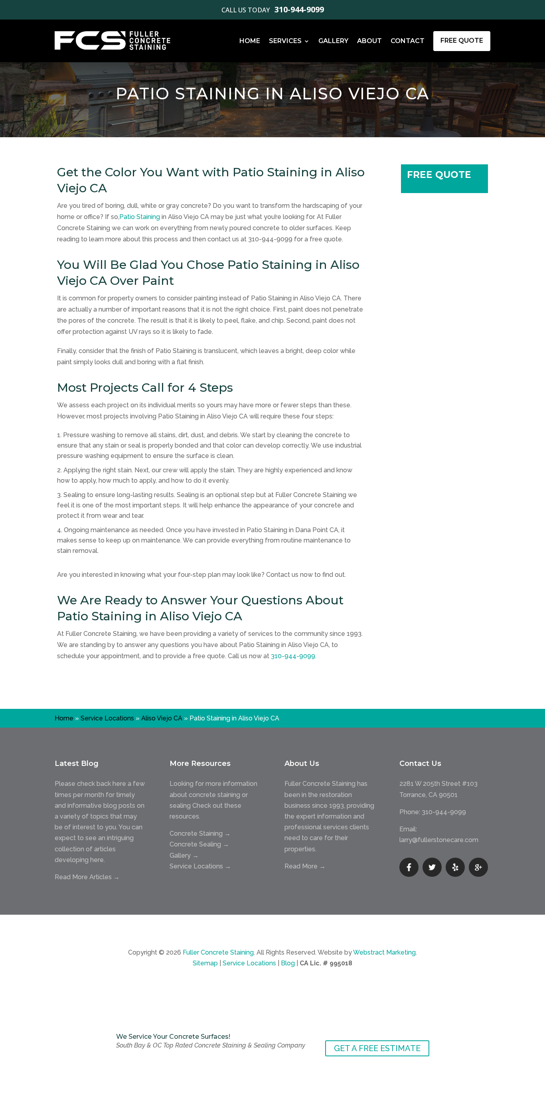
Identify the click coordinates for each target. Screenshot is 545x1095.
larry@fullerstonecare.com (438, 840)
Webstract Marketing (384, 952)
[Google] (478, 867)
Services (285, 41)
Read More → (305, 866)
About (369, 41)
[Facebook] (409, 867)
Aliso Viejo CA (161, 718)
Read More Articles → (87, 877)
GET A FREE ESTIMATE (377, 1048)
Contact (408, 41)
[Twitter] (432, 867)
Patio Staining (139, 217)
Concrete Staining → (200, 833)
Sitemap (205, 963)
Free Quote (461, 40)
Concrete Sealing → (199, 844)
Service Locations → (200, 866)
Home (249, 41)
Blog (288, 963)
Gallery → (184, 855)
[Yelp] (455, 867)
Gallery (333, 41)
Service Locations (107, 718)
